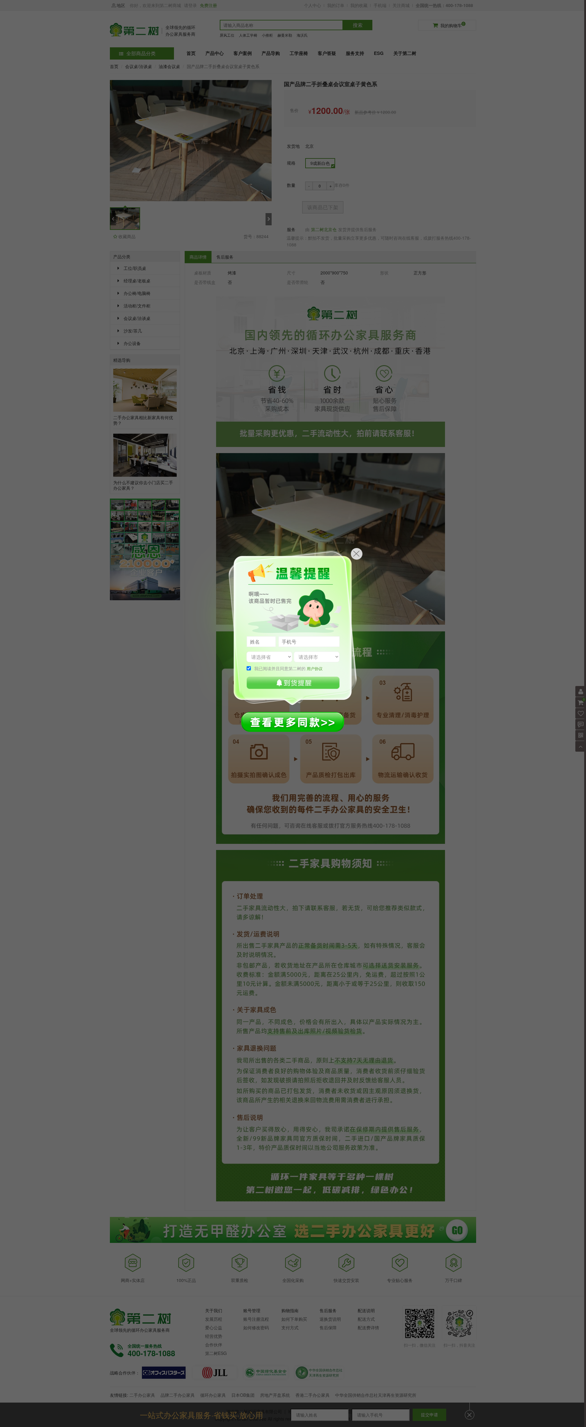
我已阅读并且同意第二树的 (288, 668)
